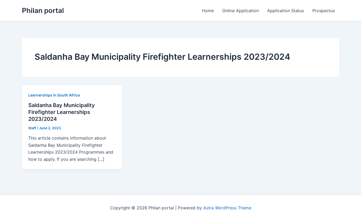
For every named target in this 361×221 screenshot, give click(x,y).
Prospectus (323, 10)
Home (208, 10)
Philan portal (43, 10)
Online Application (240, 10)
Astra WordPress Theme (227, 207)
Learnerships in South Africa (54, 95)
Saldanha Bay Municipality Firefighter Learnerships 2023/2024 (61, 112)
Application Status (285, 10)
